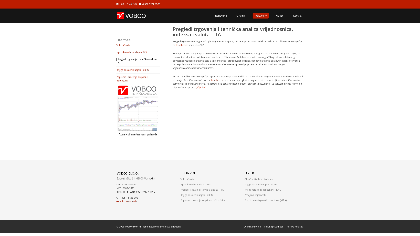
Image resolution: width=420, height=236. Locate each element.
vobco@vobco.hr (150, 3)
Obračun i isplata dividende (258, 179)
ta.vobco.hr (182, 45)
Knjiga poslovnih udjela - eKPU (132, 69)
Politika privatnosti (274, 226)
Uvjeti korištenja (252, 226)
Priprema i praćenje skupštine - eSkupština (202, 200)
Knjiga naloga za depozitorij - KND (262, 189)
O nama (240, 15)
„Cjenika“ (201, 87)
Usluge (280, 15)
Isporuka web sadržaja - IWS (131, 52)
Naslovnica (221, 15)
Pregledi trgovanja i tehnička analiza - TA (202, 189)
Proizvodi (260, 15)
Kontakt (297, 15)
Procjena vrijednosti (255, 195)
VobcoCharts (123, 45)
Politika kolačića (295, 226)
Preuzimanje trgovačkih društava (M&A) (265, 200)
